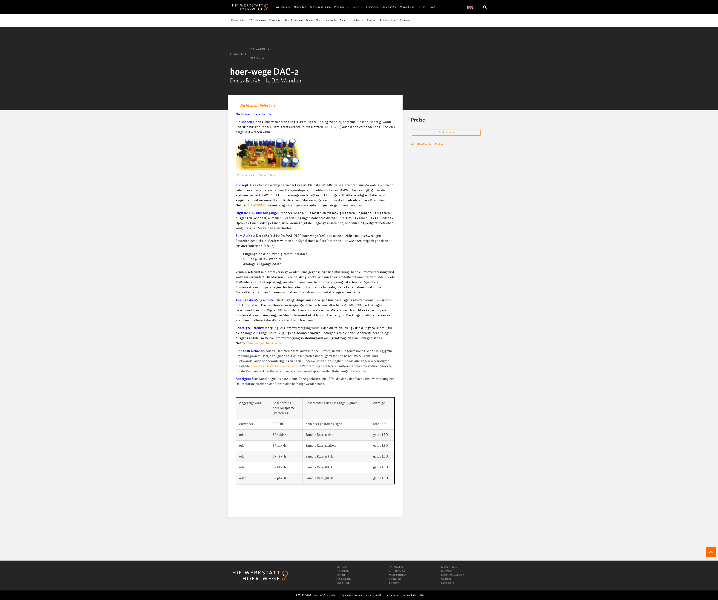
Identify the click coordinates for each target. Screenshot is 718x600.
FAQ (432, 7)
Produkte (339, 7)
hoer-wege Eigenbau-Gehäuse (273, 366)
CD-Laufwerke (257, 21)
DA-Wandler (238, 21)
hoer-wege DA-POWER (264, 343)
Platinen (371, 21)
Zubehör (345, 21)
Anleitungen (389, 7)
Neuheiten (300, 7)
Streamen (405, 21)
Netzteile (331, 21)
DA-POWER (332, 127)
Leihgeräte (372, 7)
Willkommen (283, 7)
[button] (485, 7)
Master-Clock (314, 21)
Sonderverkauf (388, 21)
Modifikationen (294, 21)
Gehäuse (358, 21)
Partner (422, 7)
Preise (355, 7)
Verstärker (275, 21)
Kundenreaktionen (320, 7)
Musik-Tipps (407, 7)
